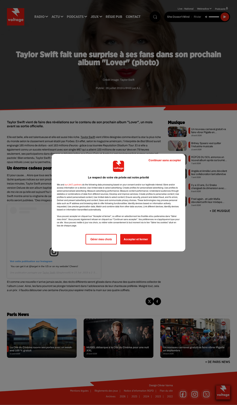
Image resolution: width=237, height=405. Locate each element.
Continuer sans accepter (165, 160)
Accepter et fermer (136, 239)
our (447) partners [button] (73, 184)
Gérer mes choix (101, 239)
